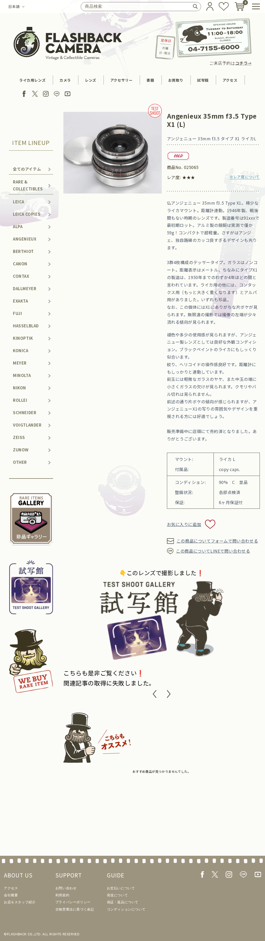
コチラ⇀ (243, 63)
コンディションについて (126, 909)
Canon (20, 263)
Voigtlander (27, 425)
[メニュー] (256, 6)
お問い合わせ (66, 888)
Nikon (19, 387)
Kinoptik (23, 338)
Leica (18, 201)
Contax (21, 276)
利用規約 (62, 895)
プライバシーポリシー (73, 902)
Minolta (22, 375)
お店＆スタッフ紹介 (19, 902)
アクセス (230, 80)
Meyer (20, 363)
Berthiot (23, 251)
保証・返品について (122, 902)
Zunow (21, 449)
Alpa (18, 226)
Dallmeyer (24, 288)
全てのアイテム (27, 169)
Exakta (20, 301)
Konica (20, 350)
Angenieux (24, 239)
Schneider (24, 412)
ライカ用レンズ (32, 80)
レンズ (90, 80)
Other (20, 462)
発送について (117, 895)
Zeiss (19, 437)
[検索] (195, 6)
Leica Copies (26, 214)
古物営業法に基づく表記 (74, 909)
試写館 (203, 80)
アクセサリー (121, 80)
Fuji (17, 313)
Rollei (20, 400)
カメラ (65, 80)
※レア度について (245, 176)
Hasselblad (26, 325)
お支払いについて (121, 888)
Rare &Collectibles (28, 185)
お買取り (175, 80)
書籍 (150, 80)
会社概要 (11, 895)
